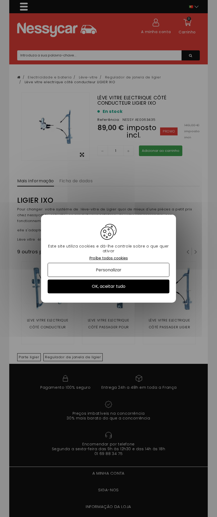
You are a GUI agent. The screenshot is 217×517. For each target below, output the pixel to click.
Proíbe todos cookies (108, 258)
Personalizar (108, 270)
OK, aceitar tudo (108, 286)
